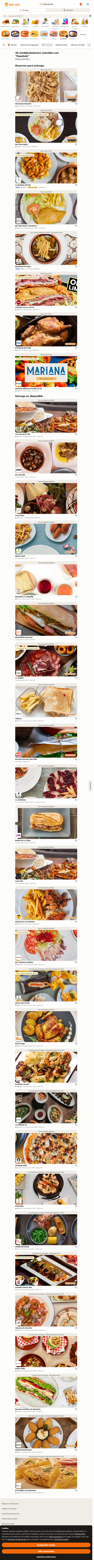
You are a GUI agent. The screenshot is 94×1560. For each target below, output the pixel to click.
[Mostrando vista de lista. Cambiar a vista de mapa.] (90, 16)
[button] (11, 4)
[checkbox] (5, 35)
